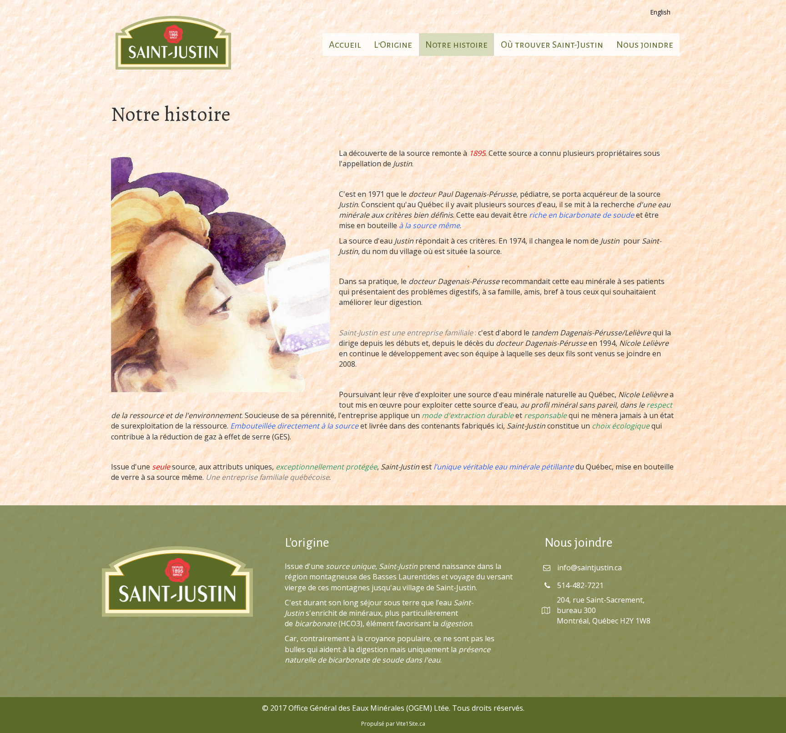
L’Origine (393, 45)
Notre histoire (456, 45)
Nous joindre (644, 45)
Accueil (345, 45)
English (660, 12)
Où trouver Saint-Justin (552, 45)
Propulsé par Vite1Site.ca (393, 724)
